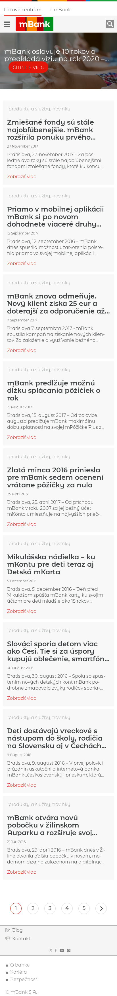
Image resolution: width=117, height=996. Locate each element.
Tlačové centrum (22, 9)
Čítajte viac (28, 67)
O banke (20, 965)
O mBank (60, 9)
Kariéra (18, 972)
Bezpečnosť (23, 979)
